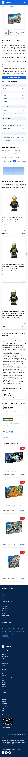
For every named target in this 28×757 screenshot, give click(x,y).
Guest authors (5, 656)
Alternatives (4, 705)
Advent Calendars (9, 626)
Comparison (4, 703)
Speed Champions (6, 601)
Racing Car (16, 626)
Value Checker (5, 688)
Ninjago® (4, 611)
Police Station (15, 631)
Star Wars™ (4, 599)
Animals (14, 628)
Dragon (23, 628)
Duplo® (3, 603)
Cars (19, 628)
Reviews (4, 701)
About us (4, 654)
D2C (3, 626)
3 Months (10, 161)
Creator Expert (5, 615)
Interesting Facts (6, 707)
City (23, 92)
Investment (4, 697)
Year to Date (19, 161)
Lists (3, 710)
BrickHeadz (4, 606)
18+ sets (4, 682)
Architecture (5, 592)
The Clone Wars (5, 636)
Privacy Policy (5, 663)
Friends (3, 618)
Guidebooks (4, 699)
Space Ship (4, 631)
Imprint (3, 665)
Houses (3, 633)
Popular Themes (7, 588)
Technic (3, 613)
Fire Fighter (22, 631)
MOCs (3, 709)
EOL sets (4, 686)
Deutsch (8, 727)
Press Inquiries (5, 661)
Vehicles (9, 628)
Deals (3, 673)
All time (24, 161)
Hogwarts (4, 628)
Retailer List (4, 680)
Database (4, 675)
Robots (9, 631)
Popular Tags (6, 622)
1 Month (5, 161)
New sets (4, 684)
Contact (3, 660)
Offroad (14, 633)
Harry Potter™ (5, 608)
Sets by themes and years (8, 677)
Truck (19, 633)
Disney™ (4, 596)
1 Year (14, 161)
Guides (3, 696)
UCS (21, 626)
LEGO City (16, 47)
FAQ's (3, 658)
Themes (3, 679)
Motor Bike (9, 633)
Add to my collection (14, 77)
